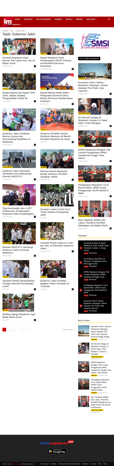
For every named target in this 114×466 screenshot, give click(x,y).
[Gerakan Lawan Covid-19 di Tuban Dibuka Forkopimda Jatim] (57, 195)
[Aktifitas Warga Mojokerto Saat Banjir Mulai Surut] (19, 302)
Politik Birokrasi (43, 19)
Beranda (5, 31)
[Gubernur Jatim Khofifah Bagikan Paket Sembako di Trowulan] (57, 269)
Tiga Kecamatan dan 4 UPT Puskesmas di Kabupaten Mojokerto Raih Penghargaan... (19, 211)
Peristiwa (28, 19)
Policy (105, 464)
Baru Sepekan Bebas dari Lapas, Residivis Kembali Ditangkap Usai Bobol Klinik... (94, 223)
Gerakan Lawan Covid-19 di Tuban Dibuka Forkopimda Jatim (55, 212)
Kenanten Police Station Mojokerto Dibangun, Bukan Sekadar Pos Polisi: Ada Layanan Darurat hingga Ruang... (101, 331)
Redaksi (53, 464)
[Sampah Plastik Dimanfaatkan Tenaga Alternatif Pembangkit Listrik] (19, 269)
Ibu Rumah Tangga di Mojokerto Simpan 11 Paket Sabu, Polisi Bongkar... (92, 120)
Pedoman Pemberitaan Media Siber (69, 464)
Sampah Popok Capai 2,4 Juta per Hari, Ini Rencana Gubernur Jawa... (57, 246)
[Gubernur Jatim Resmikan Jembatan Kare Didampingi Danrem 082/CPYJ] (19, 158)
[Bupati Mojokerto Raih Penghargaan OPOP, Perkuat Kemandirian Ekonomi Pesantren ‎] (57, 46)
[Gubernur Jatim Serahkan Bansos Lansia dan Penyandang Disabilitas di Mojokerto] (19, 119)
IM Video (5, 310)
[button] (109, 19)
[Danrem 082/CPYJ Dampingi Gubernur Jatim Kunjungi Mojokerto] (19, 233)
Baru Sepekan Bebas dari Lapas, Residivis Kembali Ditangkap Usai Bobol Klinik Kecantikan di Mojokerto (101, 402)
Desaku (69, 19)
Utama (17, 19)
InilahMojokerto (16, 464)
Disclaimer (85, 464)
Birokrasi (5, 54)
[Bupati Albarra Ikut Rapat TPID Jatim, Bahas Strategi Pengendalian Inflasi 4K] (19, 81)
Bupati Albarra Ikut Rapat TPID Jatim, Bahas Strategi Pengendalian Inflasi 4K (18, 95)
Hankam (79, 19)
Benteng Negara (7, 167)
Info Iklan (93, 464)
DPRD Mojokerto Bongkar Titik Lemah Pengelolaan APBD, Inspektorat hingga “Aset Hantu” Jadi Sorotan (101, 367)
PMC (99, 464)
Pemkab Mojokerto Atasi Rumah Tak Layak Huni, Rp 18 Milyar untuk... (18, 60)
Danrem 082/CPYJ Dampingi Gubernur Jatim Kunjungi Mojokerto (17, 250)
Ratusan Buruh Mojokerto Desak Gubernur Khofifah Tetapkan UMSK (53, 174)
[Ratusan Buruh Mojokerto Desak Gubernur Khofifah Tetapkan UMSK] (57, 158)
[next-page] (27, 329)
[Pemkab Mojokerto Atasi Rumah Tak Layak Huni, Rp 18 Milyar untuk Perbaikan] (19, 46)
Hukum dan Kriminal (84, 113)
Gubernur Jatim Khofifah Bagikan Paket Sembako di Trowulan (54, 283)
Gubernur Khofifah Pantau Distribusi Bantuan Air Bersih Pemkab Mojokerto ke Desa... (56, 136)
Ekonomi (58, 19)
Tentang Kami (45, 464)
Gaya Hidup (90, 19)
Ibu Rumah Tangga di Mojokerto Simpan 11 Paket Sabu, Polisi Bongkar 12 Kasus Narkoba (99, 349)
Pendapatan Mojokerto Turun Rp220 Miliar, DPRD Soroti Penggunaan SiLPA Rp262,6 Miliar (100, 385)
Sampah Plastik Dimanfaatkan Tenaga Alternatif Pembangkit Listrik (18, 283)
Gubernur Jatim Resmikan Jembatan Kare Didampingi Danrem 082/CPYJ (16, 174)
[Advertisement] (57, 9)
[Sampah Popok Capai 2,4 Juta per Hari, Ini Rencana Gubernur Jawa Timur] (57, 231)
